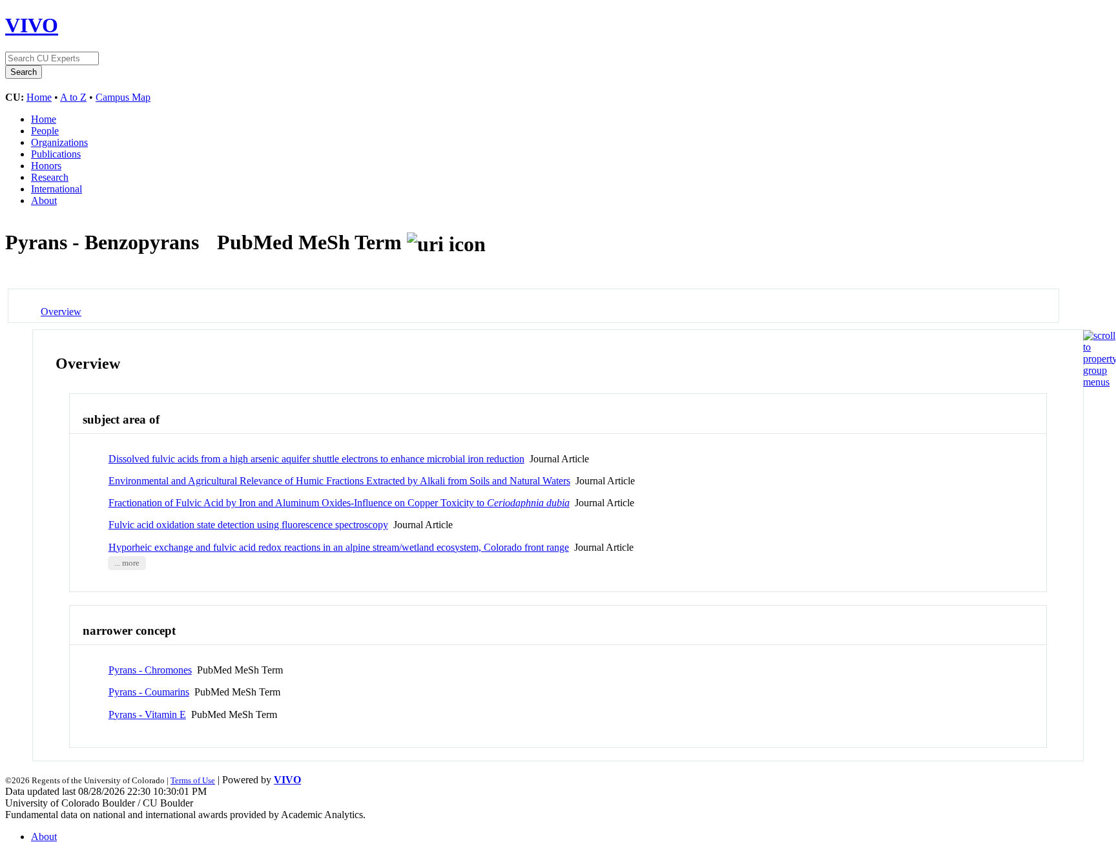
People (45, 130)
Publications (56, 154)
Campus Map (123, 97)
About (44, 200)
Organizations (59, 142)
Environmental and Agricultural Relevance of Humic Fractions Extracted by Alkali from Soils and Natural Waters (339, 480)
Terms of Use (192, 780)
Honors (46, 165)
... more (127, 563)
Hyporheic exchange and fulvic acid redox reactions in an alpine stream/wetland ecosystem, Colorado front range (338, 547)
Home (39, 97)
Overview (61, 311)
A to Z (73, 97)
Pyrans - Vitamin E (147, 714)
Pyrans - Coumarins (148, 691)
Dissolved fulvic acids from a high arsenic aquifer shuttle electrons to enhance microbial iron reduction (316, 458)
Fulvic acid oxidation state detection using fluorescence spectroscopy (248, 524)
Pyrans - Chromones (150, 669)
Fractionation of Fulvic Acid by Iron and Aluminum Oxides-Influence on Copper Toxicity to (339, 502)
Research (49, 177)
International (56, 188)
